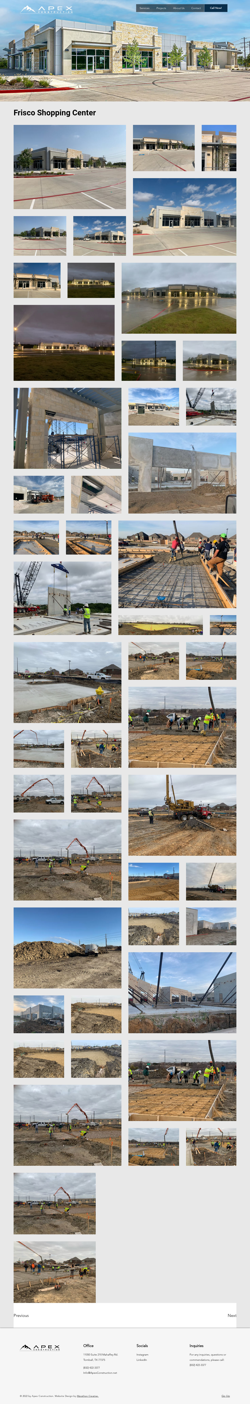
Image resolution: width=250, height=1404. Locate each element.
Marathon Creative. (88, 1396)
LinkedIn (142, 1359)
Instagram (142, 1354)
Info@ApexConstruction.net (100, 1372)
